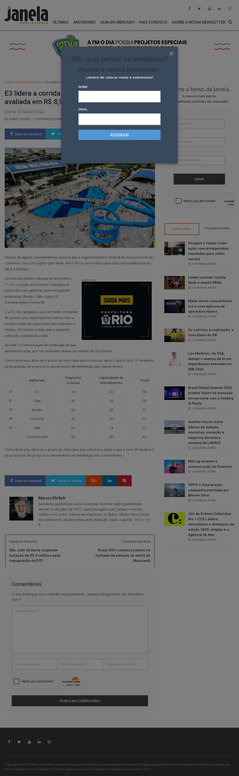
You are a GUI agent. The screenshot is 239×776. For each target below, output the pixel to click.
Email (83, 109)
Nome (83, 87)
